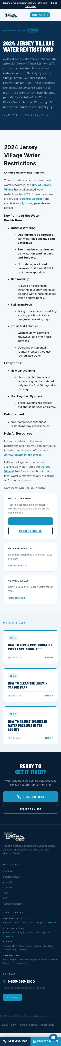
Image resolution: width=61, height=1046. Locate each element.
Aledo (16, 922)
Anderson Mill (10, 946)
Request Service (40, 15)
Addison (7, 922)
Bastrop (38, 946)
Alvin (13, 932)
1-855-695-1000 (33, 521)
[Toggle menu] (54, 15)
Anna (30, 922)
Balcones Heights (28, 959)
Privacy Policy (8, 1024)
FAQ (5, 898)
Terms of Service (28, 1024)
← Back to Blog (14, 30)
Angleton (22, 932)
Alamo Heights (10, 959)
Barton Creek (25, 946)
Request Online (30, 531)
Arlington (39, 922)
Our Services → (17, 565)
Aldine (6, 932)
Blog (5, 892)
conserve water (33, 198)
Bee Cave (48, 946)
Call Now (12, 997)
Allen (23, 922)
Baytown (46, 932)
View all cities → (18, 597)
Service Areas (11, 876)
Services (8, 871)
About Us (8, 882)
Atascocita (34, 932)
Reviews (8, 887)
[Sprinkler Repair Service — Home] (10, 15)
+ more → (51, 922)
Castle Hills (8, 963)
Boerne (43, 959)
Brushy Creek (9, 949)
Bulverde (53, 959)
